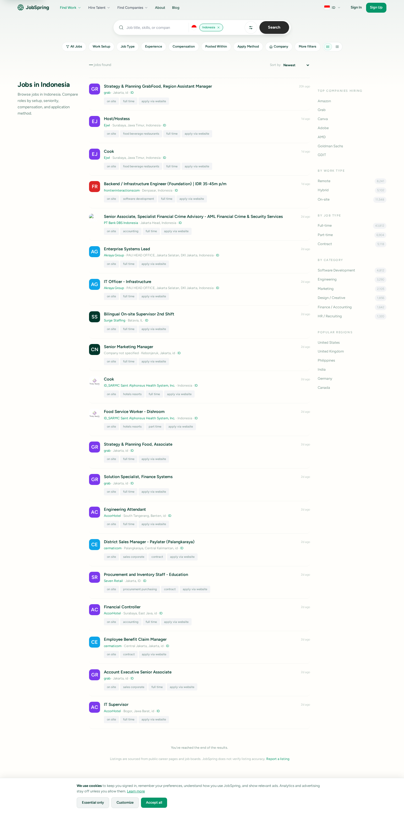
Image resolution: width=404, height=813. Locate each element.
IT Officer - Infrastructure (127, 281)
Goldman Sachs (330, 146)
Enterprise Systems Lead (127, 248)
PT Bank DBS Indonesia (121, 223)
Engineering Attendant (125, 509)
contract (157, 557)
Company (281, 46)
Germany (325, 378)
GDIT (322, 155)
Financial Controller (122, 606)
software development (138, 199)
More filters (307, 46)
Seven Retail (113, 581)
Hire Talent (97, 7)
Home (388, 788)
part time (155, 426)
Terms (359, 788)
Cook (109, 151)
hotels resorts (132, 394)
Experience (153, 46)
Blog (175, 7)
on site (111, 101)
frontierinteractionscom (122, 190)
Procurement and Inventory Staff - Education (146, 574)
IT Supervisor (116, 704)
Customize (125, 802)
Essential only (93, 802)
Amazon (324, 101)
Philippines (326, 360)
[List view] (328, 46)
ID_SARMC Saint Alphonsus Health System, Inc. (139, 385)
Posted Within (216, 46)
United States (329, 342)
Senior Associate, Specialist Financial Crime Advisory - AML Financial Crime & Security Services (193, 216)
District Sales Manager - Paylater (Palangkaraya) (149, 541)
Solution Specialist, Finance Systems (138, 476)
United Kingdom (331, 351)
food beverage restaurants (141, 133)
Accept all (154, 802)
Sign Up (376, 7)
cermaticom (112, 548)
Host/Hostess (117, 118)
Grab (322, 110)
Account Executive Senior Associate (137, 672)
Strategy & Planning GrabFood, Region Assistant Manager (158, 86)
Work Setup (101, 46)
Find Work (68, 7)
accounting (131, 231)
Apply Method (248, 46)
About (160, 7)
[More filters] (251, 27)
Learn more (136, 791)
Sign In (356, 7)
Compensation (184, 46)
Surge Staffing (114, 320)
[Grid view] (337, 46)
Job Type (128, 46)
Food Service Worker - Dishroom (134, 411)
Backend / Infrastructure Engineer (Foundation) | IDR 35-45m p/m (165, 183)
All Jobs (76, 46)
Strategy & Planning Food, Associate (138, 444)
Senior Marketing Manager (128, 346)
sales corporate (133, 557)
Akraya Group (114, 255)
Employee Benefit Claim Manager (135, 639)
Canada (324, 387)
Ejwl (107, 125)
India (322, 369)
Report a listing (277, 759)
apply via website (154, 101)
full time (128, 101)
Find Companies (130, 7)
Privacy (344, 788)
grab (107, 93)
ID (132, 93)
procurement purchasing (140, 589)
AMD (322, 137)
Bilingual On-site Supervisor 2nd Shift (139, 314)
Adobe (323, 128)
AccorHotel (112, 516)
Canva (323, 119)
